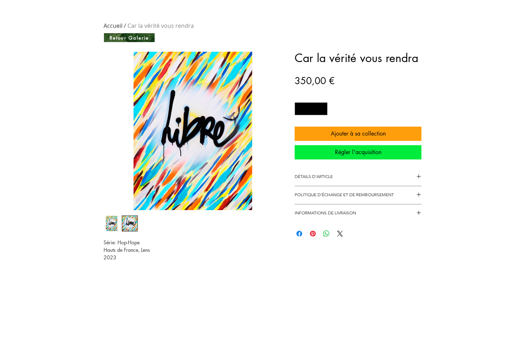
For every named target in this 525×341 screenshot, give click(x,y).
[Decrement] (300, 109)
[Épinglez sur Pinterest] (313, 233)
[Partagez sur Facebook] (299, 233)
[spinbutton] (311, 109)
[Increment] (322, 109)
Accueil (113, 26)
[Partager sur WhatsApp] (326, 233)
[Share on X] (340, 233)
